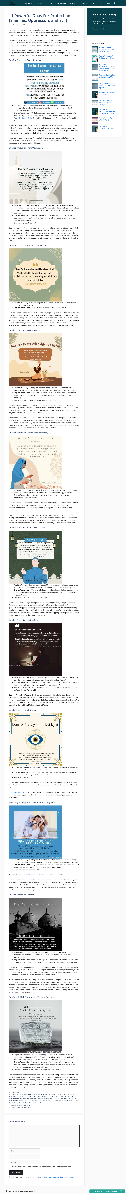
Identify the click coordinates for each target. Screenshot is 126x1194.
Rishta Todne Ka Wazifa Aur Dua (105, 119)
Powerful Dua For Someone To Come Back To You (106, 49)
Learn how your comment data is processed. (56, 1177)
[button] (114, 3)
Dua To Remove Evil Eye (18, 792)
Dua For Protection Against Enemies (49, 1094)
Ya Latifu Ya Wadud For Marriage (106, 93)
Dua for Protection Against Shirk (29, 1096)
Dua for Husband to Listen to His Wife (107, 76)
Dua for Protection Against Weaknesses (54, 1096)
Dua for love (29, 3)
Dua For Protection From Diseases (41, 1099)
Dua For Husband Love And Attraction (106, 127)
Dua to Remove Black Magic (34, 875)
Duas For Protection (35, 1103)
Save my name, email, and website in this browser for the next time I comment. (41, 1167)
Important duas (16, 1092)
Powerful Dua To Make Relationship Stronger (106, 103)
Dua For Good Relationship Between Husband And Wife (107, 111)
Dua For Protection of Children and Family (64, 1101)
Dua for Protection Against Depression (24, 1094)
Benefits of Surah (88, 3)
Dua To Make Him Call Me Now (21, 1105)
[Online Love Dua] (12, 3)
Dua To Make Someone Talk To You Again (107, 85)
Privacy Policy (105, 3)
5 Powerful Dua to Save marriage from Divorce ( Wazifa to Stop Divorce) (107, 67)
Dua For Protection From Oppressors (37, 1101)
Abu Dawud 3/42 (24, 118)
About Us (73, 3)
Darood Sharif (61, 3)
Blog (51, 3)
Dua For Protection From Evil (63, 1099)
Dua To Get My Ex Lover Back (21, 1107)
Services (40, 3)
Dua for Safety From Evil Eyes (18, 1103)
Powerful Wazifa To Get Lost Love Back (106, 57)
